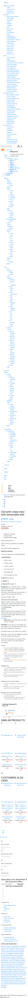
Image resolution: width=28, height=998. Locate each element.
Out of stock (5, 528)
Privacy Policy (8, 929)
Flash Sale (10, 11)
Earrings (9, 128)
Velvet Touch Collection (14, 39)
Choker (9, 136)
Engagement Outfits (12, 116)
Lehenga (9, 25)
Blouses (9, 30)
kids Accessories (12, 66)
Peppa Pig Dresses (12, 86)
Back (11, 173)
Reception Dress (11, 118)
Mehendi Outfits (11, 114)
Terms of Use (8, 931)
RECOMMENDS (11, 38)
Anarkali (9, 23)
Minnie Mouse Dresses (13, 82)
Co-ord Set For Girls (13, 73)
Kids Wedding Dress (12, 70)
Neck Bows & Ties (12, 139)
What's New (10, 54)
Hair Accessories (12, 134)
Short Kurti (10, 29)
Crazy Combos (11, 96)
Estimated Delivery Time (11, 941)
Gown (8, 34)
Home (7, 495)
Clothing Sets (11, 100)
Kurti (8, 27)
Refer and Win (14, 171)
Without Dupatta (5, 967)
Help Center (7, 916)
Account (6, 465)
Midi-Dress (10, 50)
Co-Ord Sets (10, 45)
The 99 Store (10, 9)
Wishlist (6, 472)
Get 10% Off (3, 837)
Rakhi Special (11, 102)
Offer (8, 7)
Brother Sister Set (12, 103)
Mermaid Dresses (12, 80)
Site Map (3, 987)
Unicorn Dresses (11, 84)
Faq (5, 910)
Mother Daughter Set (13, 98)
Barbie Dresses (11, 87)
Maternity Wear (11, 978)
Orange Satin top (7, 764)
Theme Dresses (11, 77)
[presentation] (1, 773)
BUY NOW (4, 753)
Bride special (10, 121)
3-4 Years (8, 807)
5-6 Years (8, 808)
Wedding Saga (11, 111)
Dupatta (9, 132)
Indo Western (10, 32)
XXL (7, 758)
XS (6, 756)
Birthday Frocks (5, 957)
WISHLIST (10, 753)
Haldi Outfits (10, 112)
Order (5, 468)
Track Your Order (9, 918)
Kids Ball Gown (11, 68)
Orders (12, 162)
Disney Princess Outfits (13, 79)
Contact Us (13, 166)
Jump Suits (10, 43)
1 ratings (11, 519)
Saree (8, 22)
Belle (8, 59)
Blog (5, 907)
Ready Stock (10, 13)
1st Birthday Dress (12, 75)
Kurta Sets (10, 20)
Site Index (7, 909)
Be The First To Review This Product (11, 521)
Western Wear (11, 41)
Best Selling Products (13, 16)
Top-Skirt (9, 52)
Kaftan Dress (10, 36)
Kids (5, 55)
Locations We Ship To (10, 939)
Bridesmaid (10, 119)
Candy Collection (6, 946)
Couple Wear (10, 105)
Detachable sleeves (12, 141)
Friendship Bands (12, 143)
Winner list (7, 920)
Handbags (10, 130)
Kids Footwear (11, 57)
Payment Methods (9, 937)
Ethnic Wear (10, 18)
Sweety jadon (11, 710)
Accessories (7, 125)
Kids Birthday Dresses (13, 71)
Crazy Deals (10, 6)
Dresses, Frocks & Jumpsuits (15, 63)
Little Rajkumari (11, 61)
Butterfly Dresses (12, 89)
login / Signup (14, 159)
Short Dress (10, 46)
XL (11, 756)
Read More (4, 618)
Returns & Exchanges (10, 928)
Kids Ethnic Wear (12, 64)
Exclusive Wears (8, 93)
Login (2, 149)
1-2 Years (8, 805)
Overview (12, 160)
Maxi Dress (10, 48)
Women (6, 14)
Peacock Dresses (12, 91)
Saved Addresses (15, 168)
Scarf (8, 137)
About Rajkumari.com (10, 905)
